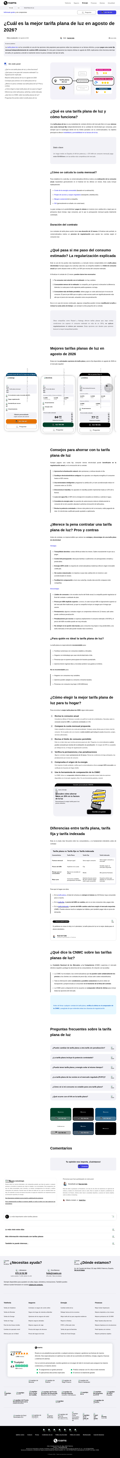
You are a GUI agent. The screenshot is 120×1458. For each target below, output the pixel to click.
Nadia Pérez (82, 1200)
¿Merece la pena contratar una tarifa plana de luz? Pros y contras (24, 85)
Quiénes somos (20, 1435)
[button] (21, 380)
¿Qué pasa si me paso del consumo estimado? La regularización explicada (21, 74)
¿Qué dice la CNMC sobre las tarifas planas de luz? (22, 95)
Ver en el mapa (79, 1270)
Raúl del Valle (70, 38)
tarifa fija (61, 902)
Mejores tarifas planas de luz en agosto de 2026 (21, 78)
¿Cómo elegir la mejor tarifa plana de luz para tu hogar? (23, 89)
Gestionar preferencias (100, 1448)
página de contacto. (36, 1285)
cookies (93, 1424)
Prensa (37, 1435)
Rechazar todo (108, 1444)
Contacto (29, 1435)
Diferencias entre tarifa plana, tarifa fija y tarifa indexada (23, 92)
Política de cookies (75, 1435)
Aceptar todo (92, 1444)
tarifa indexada (63, 906)
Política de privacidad (91, 1454)
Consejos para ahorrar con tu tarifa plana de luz (20, 81)
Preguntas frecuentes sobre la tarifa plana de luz (21, 98)
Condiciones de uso (105, 1454)
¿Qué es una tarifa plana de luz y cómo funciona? (21, 69)
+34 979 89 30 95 (62, 1447)
